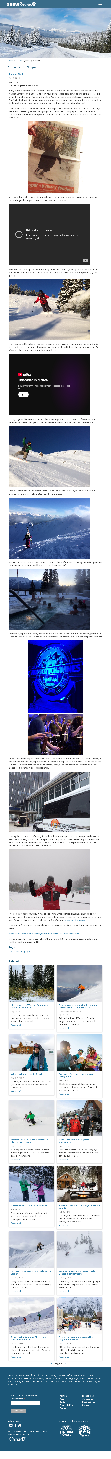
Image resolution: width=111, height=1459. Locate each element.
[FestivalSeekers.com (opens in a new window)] (66, 1430)
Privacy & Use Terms (66, 1406)
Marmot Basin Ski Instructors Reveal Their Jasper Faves (29, 1140)
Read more (15, 1025)
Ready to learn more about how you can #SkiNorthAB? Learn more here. (44, 933)
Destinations (88, 1402)
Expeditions (88, 1396)
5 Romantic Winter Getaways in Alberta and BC (79, 1206)
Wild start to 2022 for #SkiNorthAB (29, 1205)
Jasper (27, 951)
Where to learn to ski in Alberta (27, 1074)
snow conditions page (75, 920)
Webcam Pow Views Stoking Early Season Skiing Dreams (77, 1272)
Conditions (87, 1399)
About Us (64, 1396)
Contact (63, 1402)
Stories (19, 60)
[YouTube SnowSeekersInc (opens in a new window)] (19, 1425)
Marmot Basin (16, 951)
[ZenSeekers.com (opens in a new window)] (85, 1430)
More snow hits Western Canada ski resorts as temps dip (29, 1006)
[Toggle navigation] (100, 4)
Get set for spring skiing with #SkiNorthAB (74, 1140)
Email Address (18, 1398)
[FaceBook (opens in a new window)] (15, 1425)
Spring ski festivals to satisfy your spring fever (76, 1075)
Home (10, 60)
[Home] (22, 4)
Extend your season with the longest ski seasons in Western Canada (78, 1006)
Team (62, 1399)
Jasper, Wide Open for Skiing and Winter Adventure (28, 1338)
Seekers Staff (16, 74)
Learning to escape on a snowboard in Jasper (31, 1272)
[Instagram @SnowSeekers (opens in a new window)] (10, 1425)
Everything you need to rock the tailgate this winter (76, 1338)
